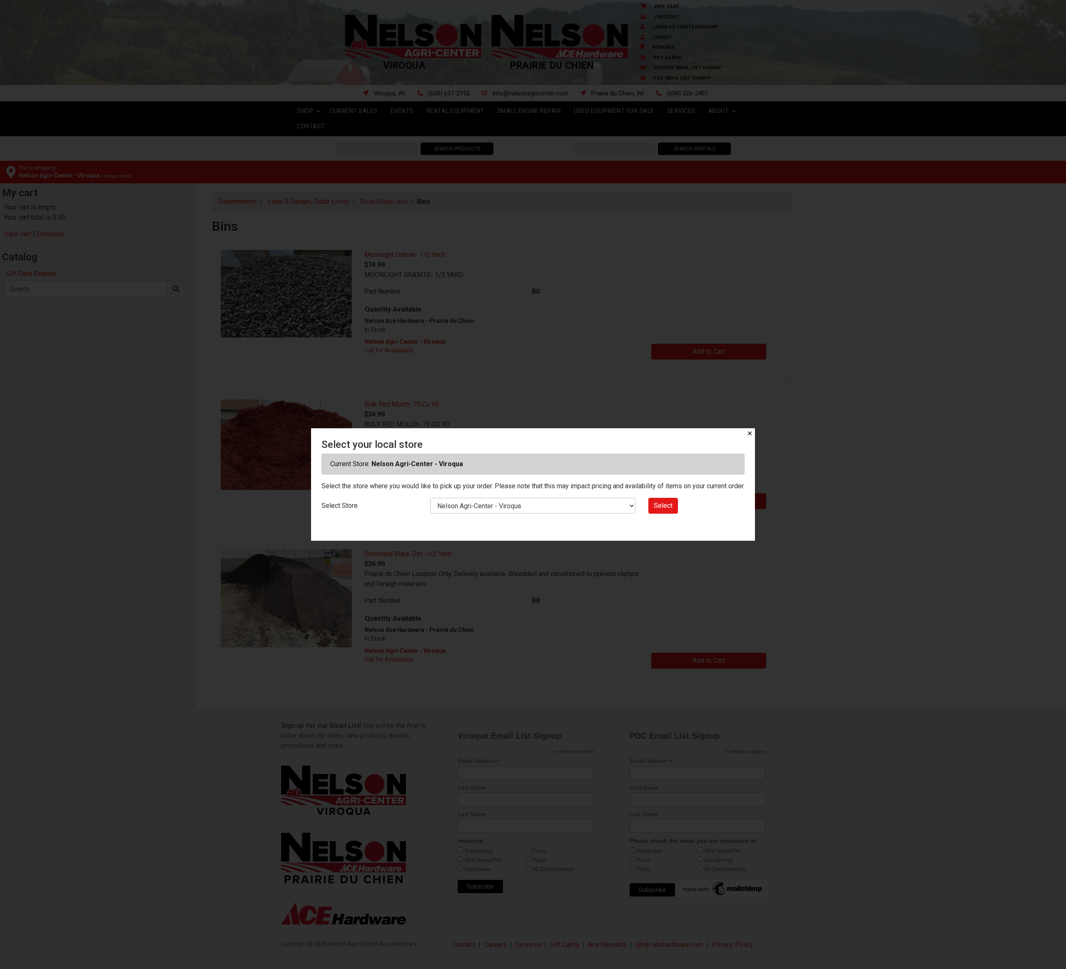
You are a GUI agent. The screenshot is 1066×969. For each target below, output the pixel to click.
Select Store (339, 505)
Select (663, 505)
